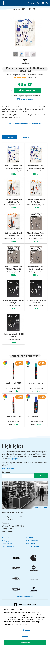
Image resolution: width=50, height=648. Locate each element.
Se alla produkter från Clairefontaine (25, 124)
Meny (30, 3)
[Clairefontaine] (25, 61)
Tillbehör (10, 137)
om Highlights (13, 459)
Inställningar (25, 630)
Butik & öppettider (32, 540)
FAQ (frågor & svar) (32, 546)
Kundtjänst (5, 538)
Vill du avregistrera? (9, 469)
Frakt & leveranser (8, 547)
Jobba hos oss (7, 544)
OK (41, 476)
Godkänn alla (25, 643)
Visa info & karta (41, 507)
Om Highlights (6, 541)
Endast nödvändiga (25, 636)
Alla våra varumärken (25, 597)
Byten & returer (31, 543)
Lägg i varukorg (27, 90)
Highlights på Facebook (27, 604)
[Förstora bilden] (25, 32)
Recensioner (24, 137)
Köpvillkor (29, 538)
